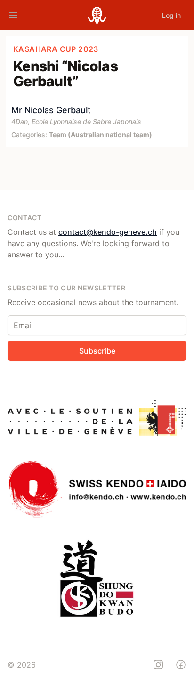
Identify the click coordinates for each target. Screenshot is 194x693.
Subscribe (97, 350)
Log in (171, 15)
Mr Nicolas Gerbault (51, 110)
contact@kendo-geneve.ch (107, 232)
